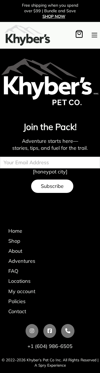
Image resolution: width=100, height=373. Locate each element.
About (15, 251)
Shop (14, 241)
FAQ (13, 271)
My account (21, 291)
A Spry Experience (50, 365)
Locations (19, 281)
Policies (17, 301)
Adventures (21, 261)
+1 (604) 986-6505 (50, 346)
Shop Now (53, 16)
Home (15, 231)
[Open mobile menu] (94, 35)
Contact (17, 311)
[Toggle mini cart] (79, 34)
